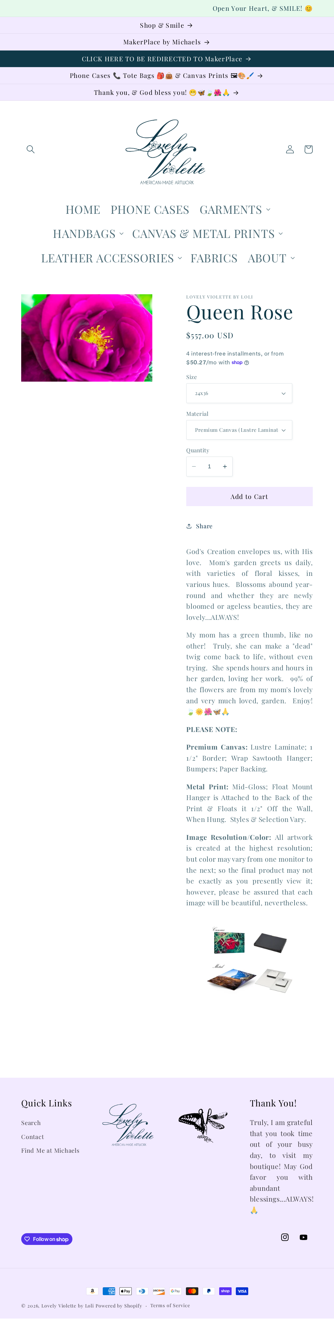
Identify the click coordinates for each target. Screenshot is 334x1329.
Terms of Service (170, 1305)
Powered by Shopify (119, 1306)
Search (31, 1122)
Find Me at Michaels (50, 1150)
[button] (30, 149)
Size (191, 376)
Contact (32, 1136)
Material (197, 413)
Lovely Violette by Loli (67, 1306)
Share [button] (204, 526)
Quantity (197, 450)
